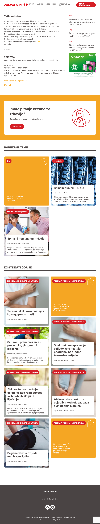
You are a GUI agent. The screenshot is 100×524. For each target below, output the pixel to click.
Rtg (70, 30)
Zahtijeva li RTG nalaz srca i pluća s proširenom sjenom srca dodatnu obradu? (82, 22)
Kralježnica (58, 161)
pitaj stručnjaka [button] (84, 5)
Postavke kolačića (69, 517)
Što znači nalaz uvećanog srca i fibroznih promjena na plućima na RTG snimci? (82, 47)
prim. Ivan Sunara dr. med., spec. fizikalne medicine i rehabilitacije (31, 60)
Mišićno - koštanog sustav (17, 211)
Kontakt (27, 517)
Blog (54, 4)
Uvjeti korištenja (44, 517)
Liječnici (40, 4)
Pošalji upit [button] (17, 127)
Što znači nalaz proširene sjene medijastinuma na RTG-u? (82, 34)
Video (48, 4)
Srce (70, 16)
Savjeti (31, 4)
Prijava (71, 5)
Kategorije (63, 4)
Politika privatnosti (56, 517)
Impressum (34, 517)
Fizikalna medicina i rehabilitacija (22, 281)
